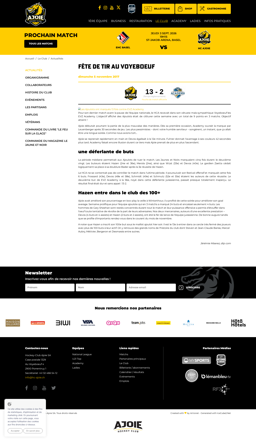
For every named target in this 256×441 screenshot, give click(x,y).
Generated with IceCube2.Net (216, 413)
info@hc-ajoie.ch (35, 377)
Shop (188, 8)
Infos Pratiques (217, 21)
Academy (178, 21)
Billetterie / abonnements (134, 367)
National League (82, 354)
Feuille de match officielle (154, 100)
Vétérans (32, 122)
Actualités (33, 70)
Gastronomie (216, 8)
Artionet (194, 413)
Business (118, 21)
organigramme (37, 77)
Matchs (123, 354)
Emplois (31, 114)
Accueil (29, 58)
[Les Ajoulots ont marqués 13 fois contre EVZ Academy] (111, 109)
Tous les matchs (41, 43)
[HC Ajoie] (35, 14)
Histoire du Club (38, 92)
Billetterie (162, 8)
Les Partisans (36, 107)
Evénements (34, 100)
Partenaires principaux (132, 358)
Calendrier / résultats (131, 372)
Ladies (195, 21)
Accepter (15, 430)
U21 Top (76, 358)
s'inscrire (193, 287)
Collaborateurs (38, 85)
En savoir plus (33, 430)
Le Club (162, 21)
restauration (140, 21)
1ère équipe (98, 21)
